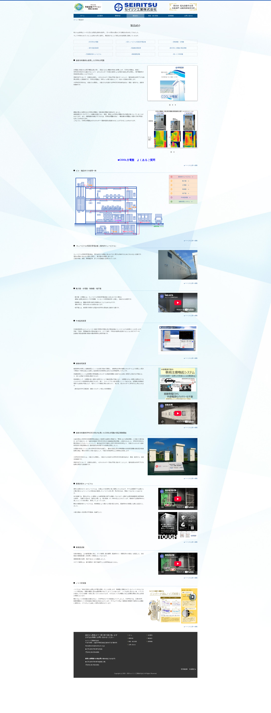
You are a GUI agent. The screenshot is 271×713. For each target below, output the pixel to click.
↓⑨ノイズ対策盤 (178, 54)
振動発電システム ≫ (186, 201)
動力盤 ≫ (185, 181)
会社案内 (100, 16)
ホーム (82, 16)
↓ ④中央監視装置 (93, 48)
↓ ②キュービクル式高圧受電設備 (135, 42)
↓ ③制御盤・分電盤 (178, 42)
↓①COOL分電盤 (93, 42)
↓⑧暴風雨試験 (135, 54)
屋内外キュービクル (184, 177)
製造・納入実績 (153, 16)
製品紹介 (135, 16)
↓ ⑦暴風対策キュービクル (93, 54)
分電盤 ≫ (185, 185)
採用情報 (171, 16)
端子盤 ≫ (185, 193)
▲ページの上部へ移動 (190, 165)
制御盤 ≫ (185, 189)
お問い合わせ (188, 16)
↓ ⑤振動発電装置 (135, 48)
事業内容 (117, 16)
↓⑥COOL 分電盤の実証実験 (178, 48)
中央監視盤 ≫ (186, 197)
